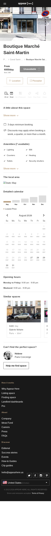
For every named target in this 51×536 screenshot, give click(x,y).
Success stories (9, 452)
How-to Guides (9, 461)
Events (5, 457)
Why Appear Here (10, 389)
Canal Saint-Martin (16, 59)
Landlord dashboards (12, 402)
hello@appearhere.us (12, 472)
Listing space (8, 393)
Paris (5, 59)
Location (16, 80)
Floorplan (37, 80)
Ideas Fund (7, 423)
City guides (7, 465)
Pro (3, 406)
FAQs (4, 436)
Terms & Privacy (38, 493)
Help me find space (16, 365)
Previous (4, 24)
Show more (9, 115)
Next (47, 24)
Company (6, 418)
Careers (6, 427)
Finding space (9, 397)
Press (4, 431)
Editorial (6, 448)
